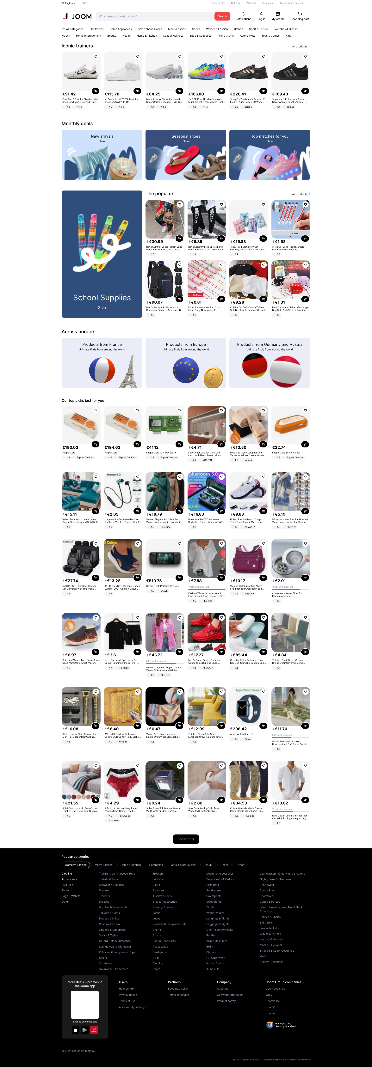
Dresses (104, 890)
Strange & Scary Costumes (277, 950)
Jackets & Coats (109, 912)
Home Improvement (88, 35)
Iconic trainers (77, 46)
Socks (103, 957)
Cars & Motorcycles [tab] (183, 864)
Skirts (156, 884)
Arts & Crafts (226, 35)
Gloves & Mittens (270, 933)
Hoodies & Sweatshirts (113, 907)
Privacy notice (128, 994)
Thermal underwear (272, 961)
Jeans (156, 912)
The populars (160, 193)
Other (65, 901)
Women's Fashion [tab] (76, 864)
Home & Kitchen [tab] (131, 864)
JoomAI (271, 1013)
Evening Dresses (163, 907)
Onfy (269, 994)
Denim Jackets (269, 928)
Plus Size (67, 884)
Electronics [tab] (156, 864)
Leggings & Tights (217, 918)
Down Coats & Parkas (220, 879)
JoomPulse (273, 1001)
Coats (156, 969)
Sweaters (158, 890)
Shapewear (267, 884)
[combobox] (154, 16)
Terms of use (127, 1001)
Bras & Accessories (165, 901)
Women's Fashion (217, 29)
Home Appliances (121, 29)
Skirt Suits (266, 922)
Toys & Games (271, 35)
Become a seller (178, 988)
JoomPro (271, 1007)
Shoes (196, 29)
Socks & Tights (108, 935)
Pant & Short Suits (164, 941)
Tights (210, 907)
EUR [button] (84, 3)
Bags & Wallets (71, 896)
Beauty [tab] (208, 864)
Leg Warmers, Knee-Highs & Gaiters (282, 873)
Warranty (251, 3)
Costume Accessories (219, 873)
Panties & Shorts (270, 916)
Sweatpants (213, 896)
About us (222, 988)
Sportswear (106, 963)
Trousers (104, 896)
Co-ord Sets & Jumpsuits (115, 941)
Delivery (235, 3)
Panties (211, 935)
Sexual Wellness (173, 35)
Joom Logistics (275, 988)
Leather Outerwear (272, 939)
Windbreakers (215, 912)
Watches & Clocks (286, 29)
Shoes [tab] (224, 864)
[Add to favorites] (96, 57)
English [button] (69, 3)
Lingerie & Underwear (112, 929)
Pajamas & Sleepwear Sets (169, 924)
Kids (288, 35)
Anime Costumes (216, 941)
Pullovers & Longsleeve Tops (117, 952)
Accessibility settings (132, 1007)
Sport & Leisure (259, 29)
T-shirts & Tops (108, 879)
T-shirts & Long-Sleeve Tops (117, 873)
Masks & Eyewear (271, 945)
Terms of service (178, 994)
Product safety (226, 1001)
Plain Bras (212, 884)
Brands (238, 29)
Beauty (111, 35)
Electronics (96, 29)
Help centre (218, 3)
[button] (75, 1030)
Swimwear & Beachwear (114, 969)
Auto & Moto (247, 35)
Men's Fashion (177, 29)
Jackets (158, 879)
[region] (186, 81)
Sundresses (213, 890)
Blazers (211, 952)
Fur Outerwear (215, 957)
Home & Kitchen (147, 35)
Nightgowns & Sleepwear (276, 879)
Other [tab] (240, 864)
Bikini (156, 957)
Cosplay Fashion (109, 924)
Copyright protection (230, 994)
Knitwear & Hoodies (111, 884)
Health (126, 35)
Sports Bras (267, 890)
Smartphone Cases (150, 29)
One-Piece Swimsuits (219, 929)
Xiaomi (66, 35)
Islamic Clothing (216, 963)
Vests (263, 956)
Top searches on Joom (292, 3)
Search (222, 16)
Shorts (157, 929)
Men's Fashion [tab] (104, 864)
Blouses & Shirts (109, 918)
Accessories (69, 879)
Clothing (67, 873)
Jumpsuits (212, 969)
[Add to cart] (95, 91)
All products (299, 46)
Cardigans (159, 952)
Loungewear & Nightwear (115, 946)
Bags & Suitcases (200, 35)
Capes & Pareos (270, 901)
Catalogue (268, 3)
